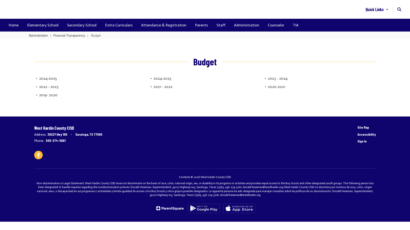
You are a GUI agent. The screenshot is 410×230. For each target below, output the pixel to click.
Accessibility (366, 134)
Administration (38, 35)
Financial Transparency (69, 35)
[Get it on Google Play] (204, 208)
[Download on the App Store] (239, 208)
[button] (377, 9)
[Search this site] (399, 9)
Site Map (363, 127)
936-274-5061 (56, 140)
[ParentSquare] (170, 208)
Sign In (362, 141)
